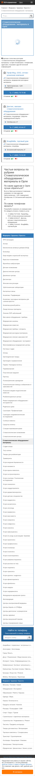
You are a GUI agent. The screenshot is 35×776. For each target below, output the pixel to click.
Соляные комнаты (9, 421)
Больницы (6, 252)
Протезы (6, 377)
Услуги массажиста (9, 516)
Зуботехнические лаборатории (13, 287)
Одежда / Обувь (8, 697)
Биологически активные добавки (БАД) (16, 248)
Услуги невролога (9, 520)
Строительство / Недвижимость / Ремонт (16, 720)
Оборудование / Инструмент (12, 689)
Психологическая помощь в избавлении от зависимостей (17, 385)
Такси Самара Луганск (18, 757)
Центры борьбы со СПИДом (12, 607)
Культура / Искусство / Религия (13, 673)
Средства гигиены (9, 424)
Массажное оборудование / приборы (15, 317)
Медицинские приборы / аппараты (14, 329)
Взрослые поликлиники (10, 259)
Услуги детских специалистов (12, 496)
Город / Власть (7, 653)
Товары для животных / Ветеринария (15, 728)
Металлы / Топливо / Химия (12, 685)
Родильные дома (8, 407)
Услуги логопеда (8, 508)
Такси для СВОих (7, 757)
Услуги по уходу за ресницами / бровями (16, 536)
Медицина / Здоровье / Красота (13, 681)
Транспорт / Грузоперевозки (12, 736)
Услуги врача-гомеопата (11, 470)
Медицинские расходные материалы (15, 333)
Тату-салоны (7, 450)
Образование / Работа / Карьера (13, 693)
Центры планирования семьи (13, 623)
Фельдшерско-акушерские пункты (14, 595)
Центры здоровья (9, 615)
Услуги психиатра (9, 548)
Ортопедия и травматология (12, 361)
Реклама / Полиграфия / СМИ (12, 709)
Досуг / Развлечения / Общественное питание (18, 657)
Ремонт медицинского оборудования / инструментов (15, 401)
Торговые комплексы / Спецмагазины (15, 732)
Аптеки (5, 244)
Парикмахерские (8, 369)
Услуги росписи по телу (10, 564)
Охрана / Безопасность (10, 701)
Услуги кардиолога (9, 500)
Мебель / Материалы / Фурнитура (14, 677)
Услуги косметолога (9, 504)
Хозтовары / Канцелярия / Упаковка (14, 740)
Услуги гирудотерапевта (11, 488)
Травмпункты (7, 458)
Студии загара (7, 446)
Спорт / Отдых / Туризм (10, 712)
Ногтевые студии (8, 349)
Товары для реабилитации (12, 454)
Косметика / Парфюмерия (11, 295)
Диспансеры (7, 279)
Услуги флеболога (9, 583)
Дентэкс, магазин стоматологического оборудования (13, 109)
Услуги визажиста (9, 466)
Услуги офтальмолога (10, 532)
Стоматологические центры (12, 436)
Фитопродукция (8, 599)
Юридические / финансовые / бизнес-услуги (17, 748)
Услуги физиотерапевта (11, 579)
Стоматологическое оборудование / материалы (16, 441)
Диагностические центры (11, 271)
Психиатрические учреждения (13, 380)
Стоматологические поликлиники (14, 432)
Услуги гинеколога (9, 484)
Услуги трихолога (8, 571)
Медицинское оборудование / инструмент (17, 341)
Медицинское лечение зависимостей (15, 337)
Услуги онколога (8, 528)
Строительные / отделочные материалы (16, 716)
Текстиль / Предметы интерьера (13, 724)
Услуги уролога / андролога (12, 575)
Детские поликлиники (10, 267)
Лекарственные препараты (12, 309)
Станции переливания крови (12, 428)
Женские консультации (10, 283)
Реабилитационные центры (12, 397)
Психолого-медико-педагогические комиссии (14, 392)
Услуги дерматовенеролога (12, 492)
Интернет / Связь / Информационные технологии (18, 661)
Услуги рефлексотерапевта (12, 560)
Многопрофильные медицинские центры (16, 345)
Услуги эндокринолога (10, 591)
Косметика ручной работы (11, 305)
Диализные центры (9, 275)
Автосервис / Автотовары (11, 649)
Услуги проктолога (9, 540)
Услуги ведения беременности (13, 462)
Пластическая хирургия (11, 373)
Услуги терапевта (9, 567)
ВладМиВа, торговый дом (17, 141)
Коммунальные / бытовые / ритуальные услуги (18, 665)
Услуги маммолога (9, 512)
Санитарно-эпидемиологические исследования (14, 416)
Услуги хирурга (8, 587)
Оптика (5, 353)
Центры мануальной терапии (12, 619)
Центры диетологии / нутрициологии (15, 611)
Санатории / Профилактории (12, 411)
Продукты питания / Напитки (12, 705)
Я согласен (17, 771)
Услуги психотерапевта (10, 556)
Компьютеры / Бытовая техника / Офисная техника (18, 669)
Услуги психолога (9, 552)
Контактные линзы (9, 291)
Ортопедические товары (11, 357)
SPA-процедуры (8, 240)
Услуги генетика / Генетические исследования (13, 479)
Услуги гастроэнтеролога (11, 474)
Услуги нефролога (9, 524)
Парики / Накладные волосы (12, 365)
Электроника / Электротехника (13, 744)
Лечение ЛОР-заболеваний (12, 313)
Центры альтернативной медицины (15, 603)
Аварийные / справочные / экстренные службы (18, 645)
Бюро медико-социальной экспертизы (15, 255)
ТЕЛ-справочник (10, 2)
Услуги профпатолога (10, 544)
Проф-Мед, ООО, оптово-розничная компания (18, 73)
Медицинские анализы (10, 321)
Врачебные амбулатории (11, 263)
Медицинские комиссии (11, 325)
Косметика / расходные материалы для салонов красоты (16, 300)
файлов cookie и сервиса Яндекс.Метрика (17, 764)
